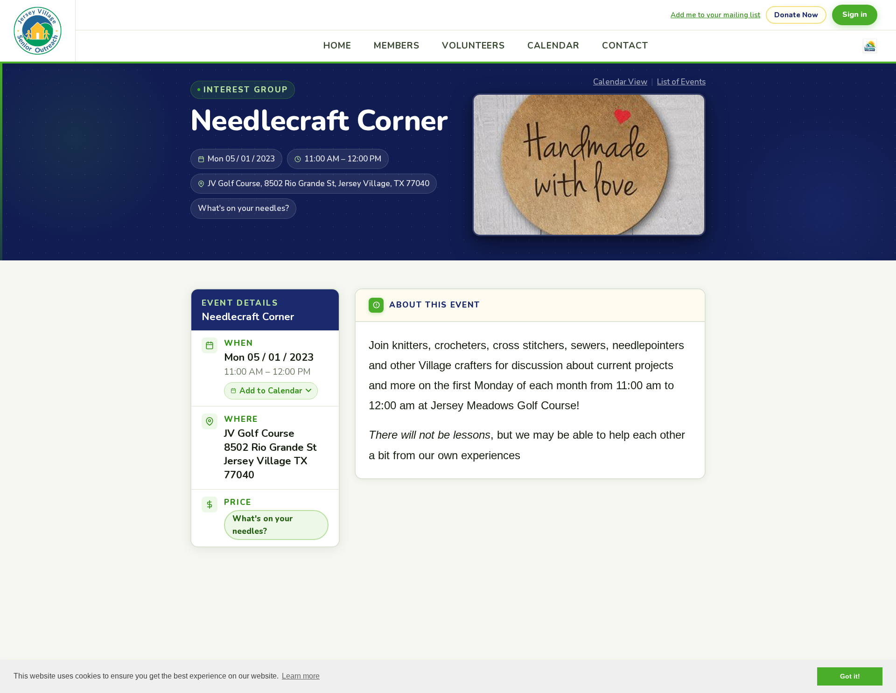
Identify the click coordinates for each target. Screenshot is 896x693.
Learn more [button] (301, 676)
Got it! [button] (850, 676)
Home (337, 46)
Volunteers (473, 46)
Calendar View (620, 82)
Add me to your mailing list (715, 15)
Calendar (553, 46)
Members (397, 46)
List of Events (681, 82)
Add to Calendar (270, 390)
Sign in (854, 14)
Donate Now (796, 15)
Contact (625, 46)
